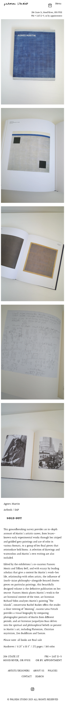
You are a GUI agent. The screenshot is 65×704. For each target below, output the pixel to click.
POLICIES (52, 671)
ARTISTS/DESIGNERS (19, 671)
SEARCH (39, 677)
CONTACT (26, 677)
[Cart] (50, 5)
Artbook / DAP (11, 510)
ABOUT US (38, 671)
